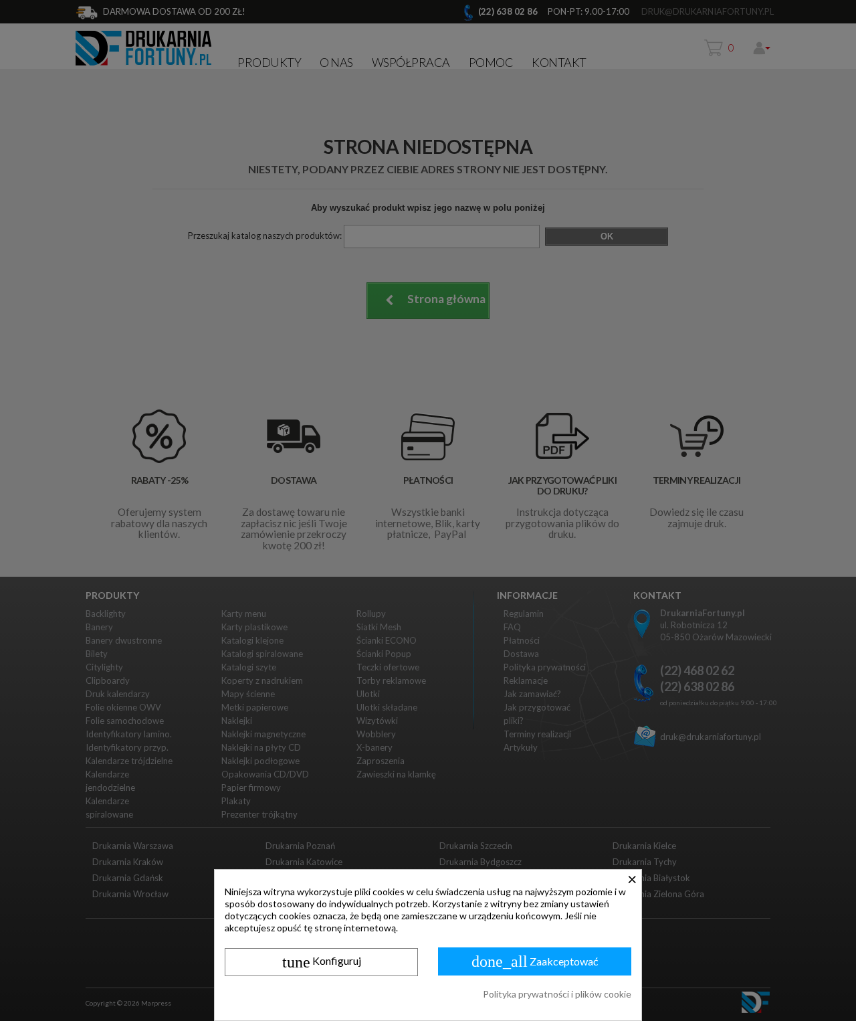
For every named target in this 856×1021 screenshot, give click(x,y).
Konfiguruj (321, 962)
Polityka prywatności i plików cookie (557, 994)
